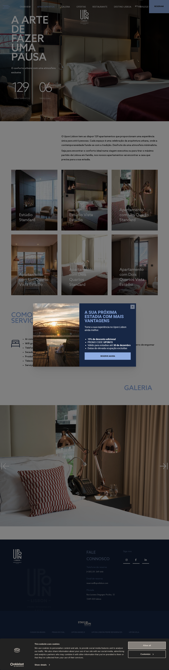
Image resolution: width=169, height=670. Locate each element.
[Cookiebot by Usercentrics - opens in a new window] (17, 665)
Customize (145, 654)
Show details (41, 665)
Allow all (147, 645)
